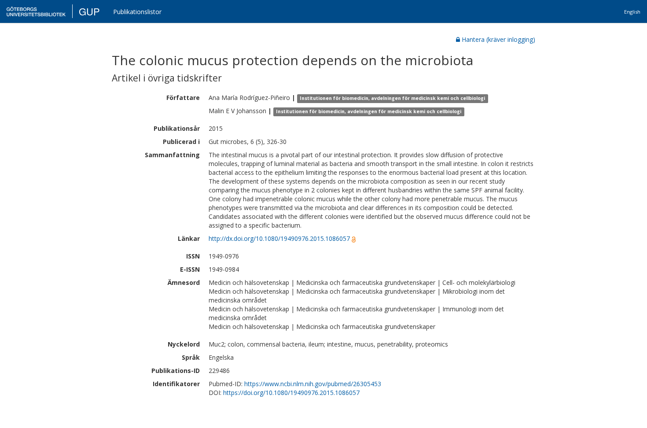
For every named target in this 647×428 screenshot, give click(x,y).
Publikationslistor (137, 11)
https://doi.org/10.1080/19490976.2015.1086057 (291, 392)
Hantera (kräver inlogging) (498, 39)
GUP (89, 11)
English (632, 11)
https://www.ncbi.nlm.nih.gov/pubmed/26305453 (312, 384)
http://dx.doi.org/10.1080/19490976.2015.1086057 (279, 238)
